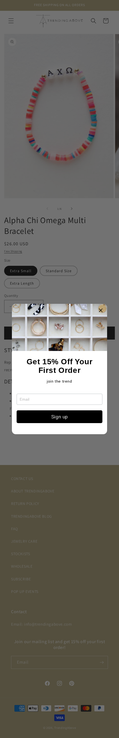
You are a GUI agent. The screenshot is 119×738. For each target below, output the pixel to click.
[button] (101, 310)
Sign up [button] (59, 416)
